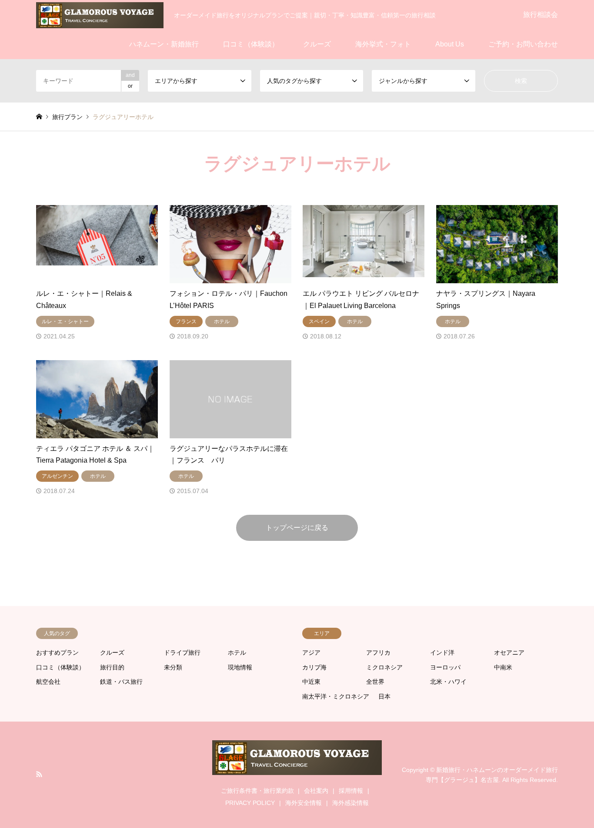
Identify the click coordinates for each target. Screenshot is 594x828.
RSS (39, 774)
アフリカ (378, 652)
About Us (449, 44)
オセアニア (509, 652)
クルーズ (317, 44)
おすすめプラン (57, 652)
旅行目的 (112, 667)
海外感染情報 (350, 802)
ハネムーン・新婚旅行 (164, 44)
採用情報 (351, 790)
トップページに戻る (297, 527)
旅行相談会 (540, 14)
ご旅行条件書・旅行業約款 (257, 790)
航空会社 (48, 681)
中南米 (503, 667)
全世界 (375, 681)
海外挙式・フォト (383, 44)
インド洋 (442, 652)
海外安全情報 (303, 802)
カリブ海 (314, 667)
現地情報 (240, 667)
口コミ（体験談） (251, 44)
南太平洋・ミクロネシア (335, 696)
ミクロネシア (384, 667)
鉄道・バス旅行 (121, 681)
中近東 (311, 681)
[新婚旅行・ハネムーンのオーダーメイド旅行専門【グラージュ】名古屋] (100, 14)
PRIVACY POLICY (250, 802)
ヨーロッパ (445, 667)
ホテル (237, 652)
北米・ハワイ (448, 681)
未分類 (173, 667)
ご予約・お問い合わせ (523, 44)
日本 (384, 696)
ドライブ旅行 (182, 652)
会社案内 (316, 790)
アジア (311, 652)
